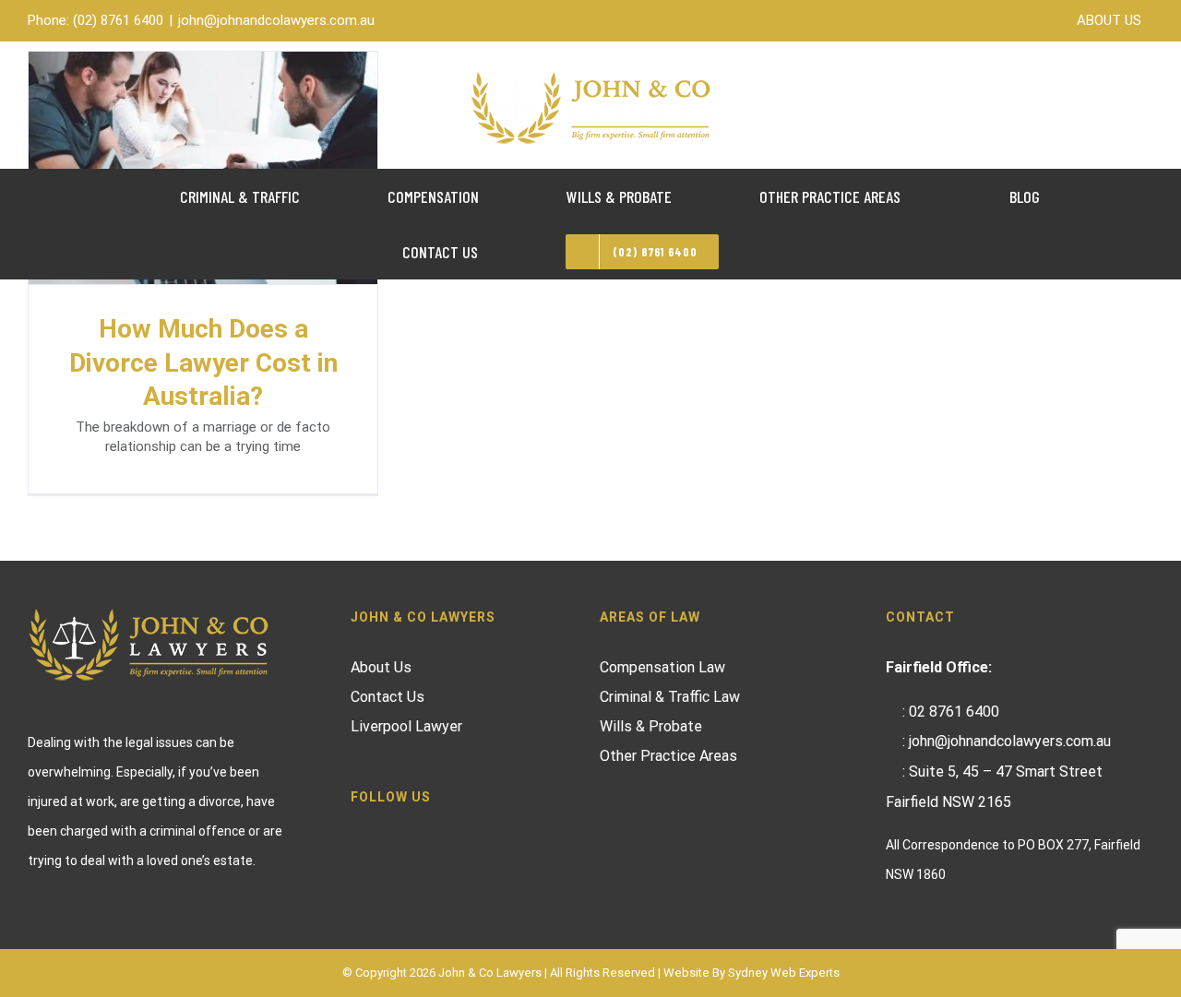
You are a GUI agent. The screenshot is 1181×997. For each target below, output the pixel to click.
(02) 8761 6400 (118, 20)
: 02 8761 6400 (950, 711)
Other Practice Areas (668, 756)
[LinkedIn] (406, 832)
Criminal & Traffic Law (670, 697)
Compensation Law (662, 667)
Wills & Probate (651, 726)
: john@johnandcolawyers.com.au (1006, 741)
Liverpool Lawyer (406, 726)
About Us (381, 667)
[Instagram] (381, 832)
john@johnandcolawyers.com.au (276, 20)
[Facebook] (356, 832)
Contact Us (387, 697)
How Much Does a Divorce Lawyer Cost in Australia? (203, 362)
